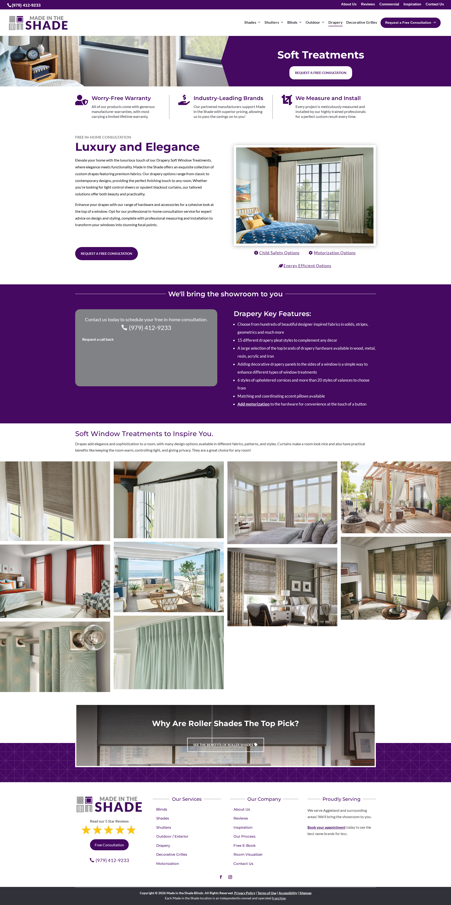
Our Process (244, 836)
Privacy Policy (244, 893)
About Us (349, 4)
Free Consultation (109, 845)
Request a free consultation (320, 73)
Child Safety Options (279, 252)
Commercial (389, 4)
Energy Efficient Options (307, 265)
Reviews (368, 4)
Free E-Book (244, 845)
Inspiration (412, 4)
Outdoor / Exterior (172, 836)
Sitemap (305, 893)
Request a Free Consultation (106, 253)
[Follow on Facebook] (221, 877)
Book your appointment (326, 827)
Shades (162, 818)
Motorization (167, 863)
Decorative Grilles (171, 854)
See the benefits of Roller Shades (223, 745)
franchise (279, 898)
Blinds (161, 809)
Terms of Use (266, 893)
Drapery (163, 845)
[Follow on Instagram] (230, 877)
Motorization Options (335, 252)
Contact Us (435, 4)
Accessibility (288, 893)
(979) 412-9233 (150, 327)
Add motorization (253, 404)
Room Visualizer (248, 854)
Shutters (163, 827)
